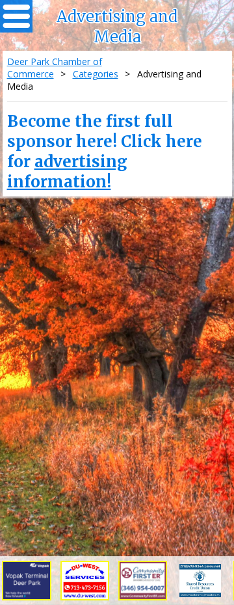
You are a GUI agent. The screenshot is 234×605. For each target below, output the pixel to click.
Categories (95, 74)
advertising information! (67, 172)
